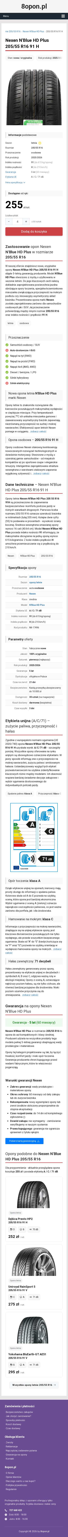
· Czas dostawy (12, 1428)
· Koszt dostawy (13, 1424)
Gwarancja (10, 172)
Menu (6, 16)
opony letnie (35, 582)
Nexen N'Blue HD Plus (33, 31)
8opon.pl (34, 6)
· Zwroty (9, 1442)
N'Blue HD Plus (37, 605)
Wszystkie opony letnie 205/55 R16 (32, 1385)
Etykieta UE (11, 177)
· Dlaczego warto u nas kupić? (20, 1481)
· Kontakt (9, 1458)
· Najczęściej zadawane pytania (21, 1450)
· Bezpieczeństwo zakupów (19, 1412)
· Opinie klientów (13, 1477)
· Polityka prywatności (16, 1485)
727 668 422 (15, 1510)
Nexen (32, 593)
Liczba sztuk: (11, 215)
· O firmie (9, 1473)
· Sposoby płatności (15, 1420)
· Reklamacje (11, 1446)
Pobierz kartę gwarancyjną (22, 1141)
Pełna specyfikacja (14, 182)
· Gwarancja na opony (16, 1454)
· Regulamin (11, 1489)
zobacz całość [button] (38, 431)
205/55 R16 (35, 577)
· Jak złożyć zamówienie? (18, 1416)
